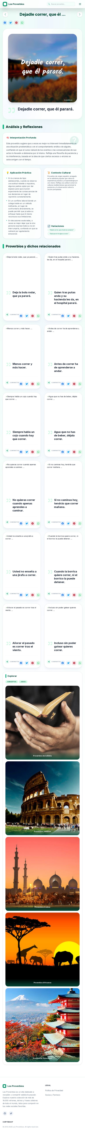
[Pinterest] (16, 23)
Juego (23, 682)
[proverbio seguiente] (79, 14)
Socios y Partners (52, 1095)
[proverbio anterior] (5, 14)
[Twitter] (10, 23)
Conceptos (11, 682)
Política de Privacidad (54, 1090)
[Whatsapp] (22, 23)
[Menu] (80, 4)
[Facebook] (5, 23)
